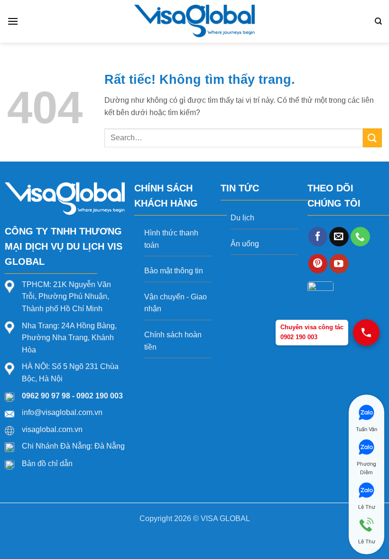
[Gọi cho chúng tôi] (360, 236)
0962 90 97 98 (46, 396)
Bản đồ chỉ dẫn (47, 464)
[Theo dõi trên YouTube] (339, 263)
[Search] (378, 21)
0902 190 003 (99, 396)
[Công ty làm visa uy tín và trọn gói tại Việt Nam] (194, 21)
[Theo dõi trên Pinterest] (318, 263)
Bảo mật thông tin (173, 271)
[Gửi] (372, 137)
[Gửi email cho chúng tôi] (339, 236)
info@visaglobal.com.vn (62, 412)
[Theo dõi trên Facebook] (318, 236)
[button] (13, 21)
